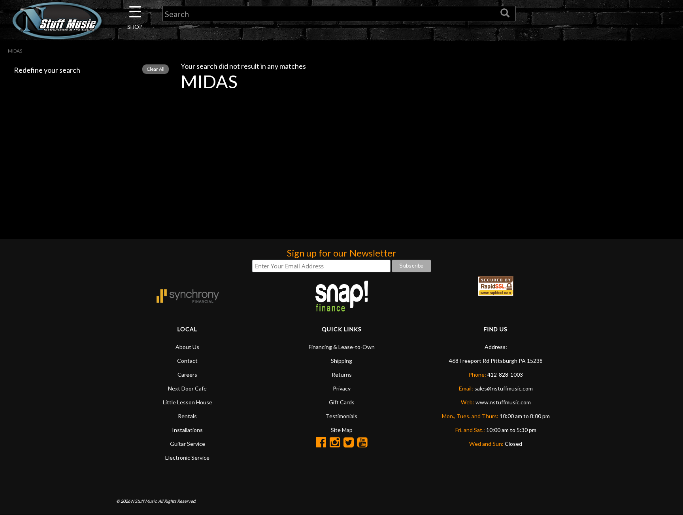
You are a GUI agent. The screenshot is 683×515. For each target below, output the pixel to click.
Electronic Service (187, 457)
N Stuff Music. (144, 501)
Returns (342, 374)
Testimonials (341, 416)
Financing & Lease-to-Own (342, 346)
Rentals (187, 416)
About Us (187, 346)
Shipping (341, 360)
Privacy (342, 388)
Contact (187, 360)
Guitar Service (187, 443)
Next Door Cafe (187, 388)
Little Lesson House (187, 402)
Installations (187, 429)
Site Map (342, 429)
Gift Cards (342, 402)
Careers (187, 374)
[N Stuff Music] (57, 20)
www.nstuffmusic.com (503, 402)
